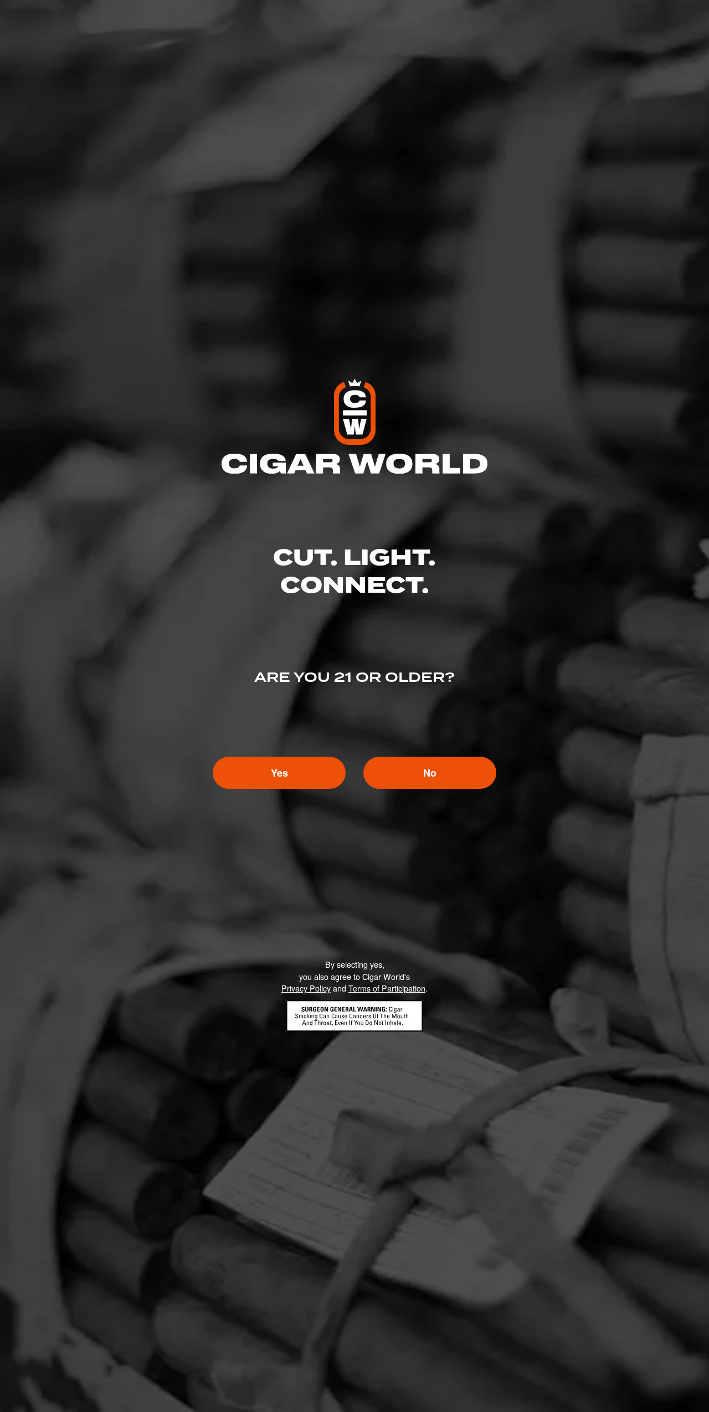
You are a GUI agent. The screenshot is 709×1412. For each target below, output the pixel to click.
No (429, 773)
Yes (279, 773)
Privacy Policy (306, 988)
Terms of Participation (386, 988)
